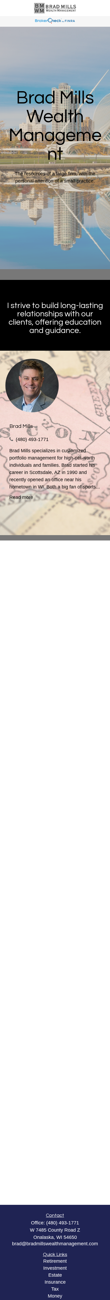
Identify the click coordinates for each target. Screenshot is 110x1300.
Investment (55, 1268)
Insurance (55, 1282)
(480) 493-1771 (32, 439)
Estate (55, 1275)
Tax (55, 1289)
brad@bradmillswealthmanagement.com (55, 1243)
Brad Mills (21, 426)
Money (55, 1296)
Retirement (55, 1261)
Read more (21, 497)
